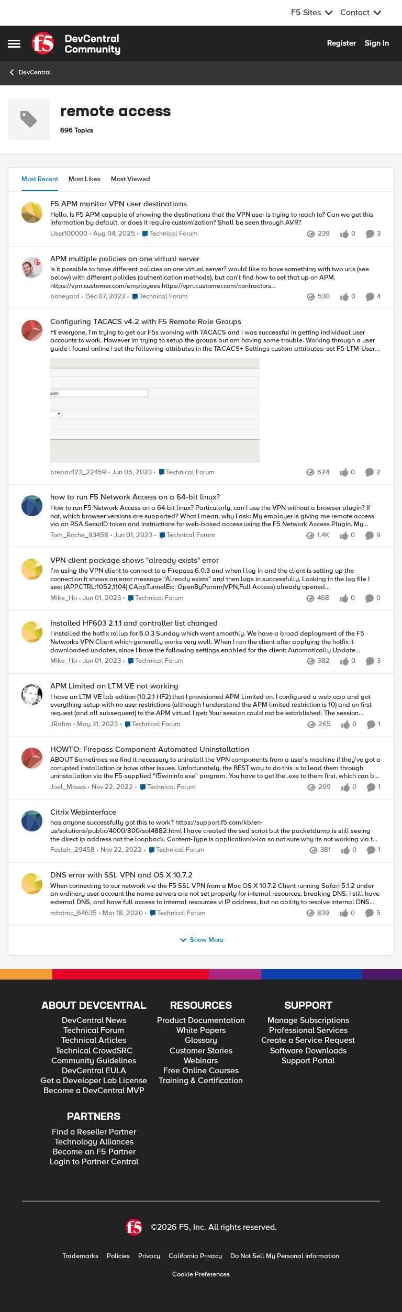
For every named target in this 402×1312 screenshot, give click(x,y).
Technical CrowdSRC (93, 1051)
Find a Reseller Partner (94, 1132)
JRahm (60, 724)
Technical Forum (93, 1031)
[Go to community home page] (76, 43)
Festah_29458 (72, 850)
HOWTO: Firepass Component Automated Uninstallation (149, 749)
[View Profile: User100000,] (31, 212)
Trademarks (80, 1256)
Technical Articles (93, 1041)
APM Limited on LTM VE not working (114, 686)
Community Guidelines (93, 1061)
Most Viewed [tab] (130, 179)
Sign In (377, 43)
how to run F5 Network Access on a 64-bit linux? (135, 497)
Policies (118, 1256)
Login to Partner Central (94, 1162)
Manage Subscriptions (308, 1021)
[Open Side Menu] (14, 43)
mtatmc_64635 (73, 913)
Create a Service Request (308, 1041)
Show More (207, 940)
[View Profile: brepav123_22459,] (31, 330)
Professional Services (308, 1031)
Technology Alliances (93, 1142)
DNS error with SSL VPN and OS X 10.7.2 (121, 875)
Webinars (201, 1061)
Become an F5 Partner (94, 1152)
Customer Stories (201, 1051)
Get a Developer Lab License (93, 1081)
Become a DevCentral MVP (93, 1091)
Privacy (149, 1256)
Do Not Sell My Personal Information (284, 1256)
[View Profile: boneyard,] (31, 267)
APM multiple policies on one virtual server (124, 258)
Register (341, 43)
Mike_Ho (63, 598)
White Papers (201, 1031)
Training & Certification (201, 1081)
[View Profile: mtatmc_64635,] (31, 883)
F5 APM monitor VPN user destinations (118, 203)
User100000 (68, 234)
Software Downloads (308, 1051)
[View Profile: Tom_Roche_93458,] (31, 505)
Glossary (201, 1041)
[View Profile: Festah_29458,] (31, 820)
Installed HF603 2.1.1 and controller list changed (134, 623)
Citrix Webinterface (83, 812)
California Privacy (195, 1256)
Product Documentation (201, 1021)
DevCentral (35, 72)
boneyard (65, 297)
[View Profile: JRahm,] (31, 694)
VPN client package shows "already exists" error (134, 560)
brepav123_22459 (78, 472)
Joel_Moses (68, 787)
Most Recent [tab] (39, 179)
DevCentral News (94, 1021)
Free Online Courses (201, 1071)
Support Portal (308, 1061)
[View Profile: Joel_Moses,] (31, 758)
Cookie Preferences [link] (201, 1274)
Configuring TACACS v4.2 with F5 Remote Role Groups (145, 321)
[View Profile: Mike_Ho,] (31, 569)
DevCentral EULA (94, 1071)
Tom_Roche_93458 (79, 535)
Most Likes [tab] (84, 179)
